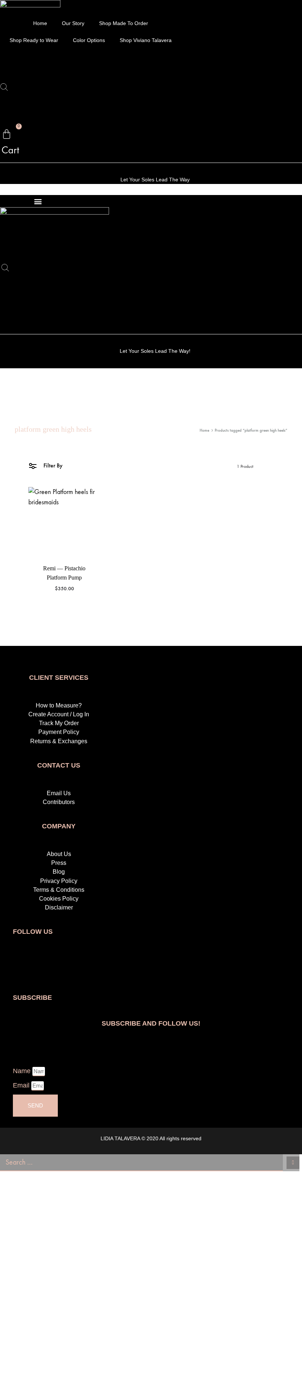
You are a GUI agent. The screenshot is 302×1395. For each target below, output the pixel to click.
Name (22, 1071)
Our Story (73, 23)
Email (22, 1085)
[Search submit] (293, 1162)
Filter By (52, 465)
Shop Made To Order (123, 23)
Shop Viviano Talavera (146, 40)
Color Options (89, 40)
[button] (38, 201)
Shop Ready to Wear (34, 40)
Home (40, 23)
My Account (33, 67)
